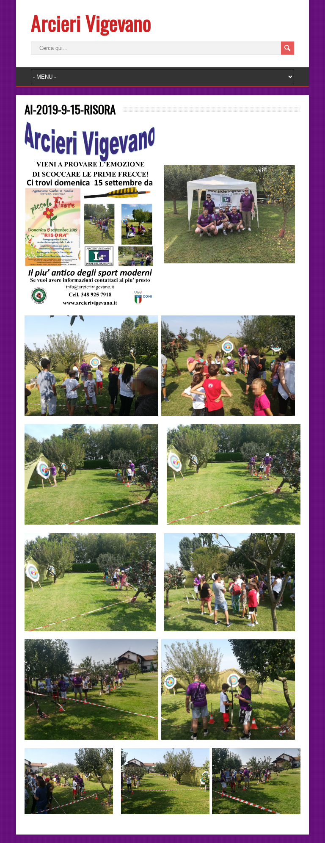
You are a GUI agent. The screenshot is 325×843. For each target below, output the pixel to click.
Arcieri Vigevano (91, 23)
